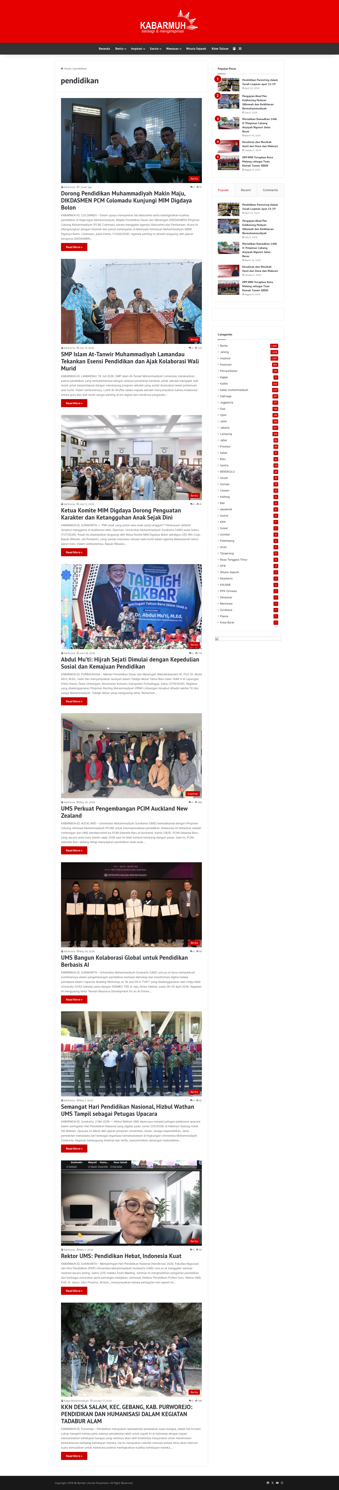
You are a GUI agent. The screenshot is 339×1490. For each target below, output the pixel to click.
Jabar (223, 440)
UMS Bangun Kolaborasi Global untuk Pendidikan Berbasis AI (124, 961)
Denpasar (226, 597)
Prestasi (225, 446)
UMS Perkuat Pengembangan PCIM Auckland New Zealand (124, 812)
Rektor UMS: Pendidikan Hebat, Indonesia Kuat (121, 1256)
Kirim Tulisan (220, 48)
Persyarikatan (229, 370)
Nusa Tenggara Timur (233, 559)
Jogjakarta (226, 402)
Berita (119, 48)
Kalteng (225, 496)
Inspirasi (136, 48)
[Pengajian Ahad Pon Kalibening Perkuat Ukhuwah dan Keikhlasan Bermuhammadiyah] (228, 101)
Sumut (224, 515)
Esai (222, 408)
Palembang (227, 540)
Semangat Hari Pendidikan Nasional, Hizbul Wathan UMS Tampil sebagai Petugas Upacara (127, 1110)
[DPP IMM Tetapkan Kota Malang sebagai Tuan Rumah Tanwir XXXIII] (228, 162)
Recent (246, 190)
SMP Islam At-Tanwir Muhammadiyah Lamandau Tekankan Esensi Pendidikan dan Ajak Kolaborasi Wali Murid (130, 361)
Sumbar (225, 534)
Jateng (224, 352)
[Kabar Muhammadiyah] (169, 21)
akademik (226, 509)
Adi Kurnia (69, 187)
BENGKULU (227, 471)
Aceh (223, 547)
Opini (223, 415)
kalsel (223, 452)
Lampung (226, 433)
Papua (224, 616)
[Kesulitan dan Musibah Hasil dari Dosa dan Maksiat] (228, 146)
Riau (223, 459)
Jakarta (225, 427)
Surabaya (226, 609)
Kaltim (224, 383)
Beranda (104, 48)
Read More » (74, 247)
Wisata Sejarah (196, 48)
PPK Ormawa (228, 591)
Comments (270, 190)
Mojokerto (226, 578)
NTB (223, 565)
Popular (223, 190)
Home (67, 68)
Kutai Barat (227, 622)
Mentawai (226, 603)
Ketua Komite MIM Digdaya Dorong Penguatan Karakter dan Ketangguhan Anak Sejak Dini (121, 513)
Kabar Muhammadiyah (76, 1400)
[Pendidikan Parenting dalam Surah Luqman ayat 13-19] (228, 84)
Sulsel (224, 528)
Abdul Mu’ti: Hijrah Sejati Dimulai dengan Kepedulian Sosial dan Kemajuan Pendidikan (130, 662)
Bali (222, 503)
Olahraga (225, 396)
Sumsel (224, 484)
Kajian (224, 377)
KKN (223, 521)
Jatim (223, 421)
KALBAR (225, 584)
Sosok (224, 477)
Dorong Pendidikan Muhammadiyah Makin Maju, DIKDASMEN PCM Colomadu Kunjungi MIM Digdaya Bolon (126, 200)
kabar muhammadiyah (234, 389)
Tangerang (227, 553)
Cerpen (224, 490)
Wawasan (172, 48)
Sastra (154, 48)
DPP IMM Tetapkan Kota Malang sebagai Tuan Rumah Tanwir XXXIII (257, 161)
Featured (225, 364)
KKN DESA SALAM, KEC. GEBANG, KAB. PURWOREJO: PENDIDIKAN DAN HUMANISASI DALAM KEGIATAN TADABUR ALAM (126, 1414)
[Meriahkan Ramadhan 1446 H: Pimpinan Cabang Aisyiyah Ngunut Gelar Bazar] (228, 123)
